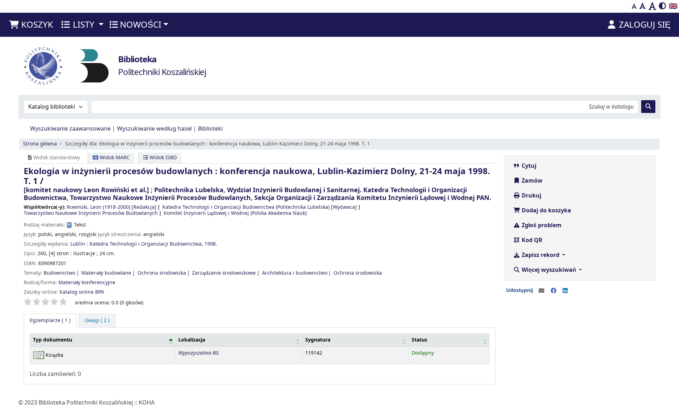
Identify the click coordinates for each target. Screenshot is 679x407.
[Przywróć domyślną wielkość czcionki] (642, 6)
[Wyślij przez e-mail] (541, 290)
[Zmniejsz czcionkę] (634, 6)
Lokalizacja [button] (191, 340)
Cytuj (528, 166)
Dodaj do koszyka (545, 210)
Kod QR (531, 240)
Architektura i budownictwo (294, 273)
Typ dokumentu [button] (52, 340)
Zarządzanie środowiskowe (224, 273)
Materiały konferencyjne (86, 282)
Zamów (531, 181)
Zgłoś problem (541, 225)
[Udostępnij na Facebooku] (553, 290)
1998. (210, 244)
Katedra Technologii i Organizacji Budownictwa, (146, 244)
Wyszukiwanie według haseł (154, 129)
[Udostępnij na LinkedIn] (565, 290)
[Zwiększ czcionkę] (652, 6)
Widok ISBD (162, 157)
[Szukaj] (648, 106)
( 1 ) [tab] (50, 320)
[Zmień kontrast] (662, 6)
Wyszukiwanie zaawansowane (70, 129)
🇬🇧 (673, 6)
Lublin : (79, 244)
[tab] (97, 321)
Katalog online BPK (81, 292)
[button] (31, 25)
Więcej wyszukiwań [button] (549, 270)
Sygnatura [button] (317, 340)
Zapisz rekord (540, 255)
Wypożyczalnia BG (198, 353)
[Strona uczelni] (43, 65)
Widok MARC (114, 157)
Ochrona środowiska (162, 273)
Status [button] (419, 340)
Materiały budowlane (106, 273)
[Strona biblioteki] (94, 65)
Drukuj (530, 195)
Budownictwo (59, 273)
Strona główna (40, 144)
